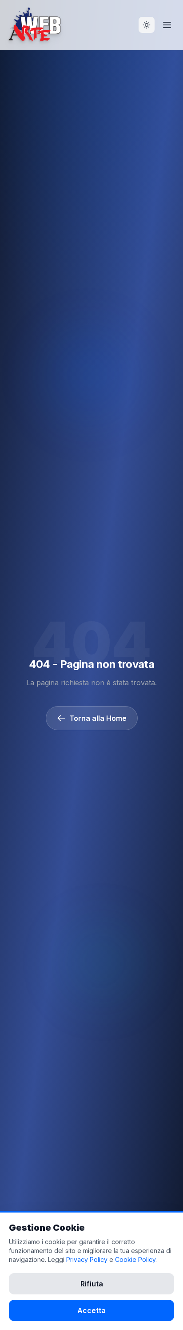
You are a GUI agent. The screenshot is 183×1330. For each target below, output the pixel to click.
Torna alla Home (98, 718)
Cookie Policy (135, 1259)
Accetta (91, 1310)
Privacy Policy (86, 1259)
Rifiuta (91, 1283)
